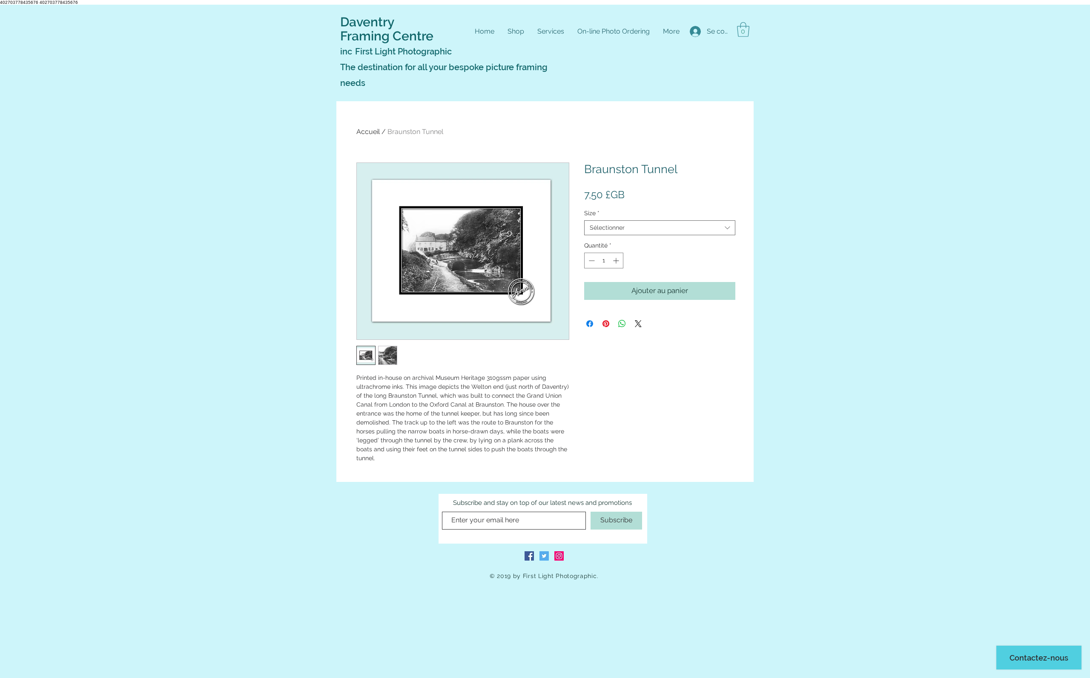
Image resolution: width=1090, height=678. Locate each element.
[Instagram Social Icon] (559, 556)
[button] (743, 29)
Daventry (367, 21)
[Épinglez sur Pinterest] (606, 324)
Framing (366, 35)
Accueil (368, 132)
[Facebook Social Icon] (529, 556)
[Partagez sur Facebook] (590, 324)
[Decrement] (590, 260)
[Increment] (616, 260)
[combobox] (659, 227)
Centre (413, 35)
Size (592, 213)
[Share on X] (638, 324)
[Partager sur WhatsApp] (622, 324)
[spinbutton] (603, 260)
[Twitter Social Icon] (544, 556)
